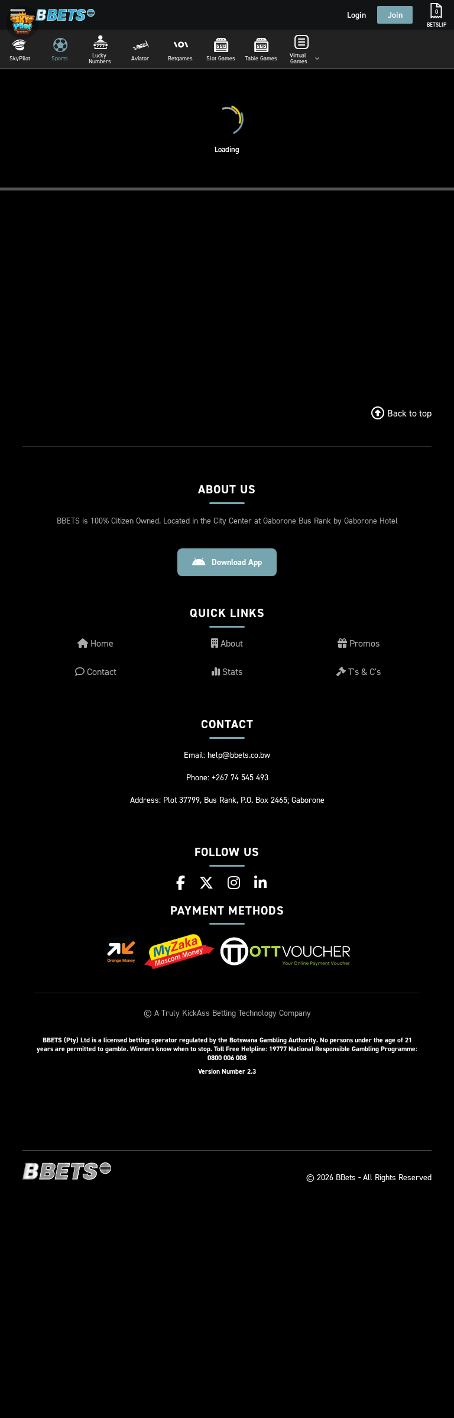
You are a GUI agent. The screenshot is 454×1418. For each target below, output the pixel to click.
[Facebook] (180, 883)
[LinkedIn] (260, 883)
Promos (363, 643)
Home (101, 643)
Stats (231, 671)
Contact (100, 671)
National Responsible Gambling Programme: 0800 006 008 (312, 1053)
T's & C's (363, 671)
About (230, 643)
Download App (237, 562)
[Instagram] (234, 883)
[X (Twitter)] (206, 883)
